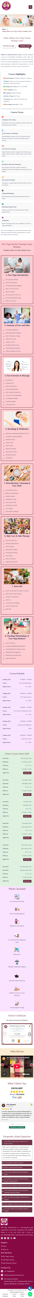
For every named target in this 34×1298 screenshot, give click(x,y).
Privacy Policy (14, 1295)
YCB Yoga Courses (8, 1260)
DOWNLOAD (7, 46)
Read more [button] (5, 1120)
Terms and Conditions (5, 1295)
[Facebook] (5, 1238)
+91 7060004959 (9, 1271)
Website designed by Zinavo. (17, 1292)
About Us (5, 1249)
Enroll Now (27, 773)
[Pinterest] (8, 1238)
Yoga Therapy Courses (9, 1263)
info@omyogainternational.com (14, 1275)
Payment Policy (22, 1295)
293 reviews (20, 1094)
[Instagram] (2, 1238)
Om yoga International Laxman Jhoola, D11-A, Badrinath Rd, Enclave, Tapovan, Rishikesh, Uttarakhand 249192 (18, 1281)
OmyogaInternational (11, 12)
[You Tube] (14, 1238)
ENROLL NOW (25, 46)
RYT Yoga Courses (8, 1256)
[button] (31, 1064)
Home (4, 29)
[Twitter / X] (11, 1238)
